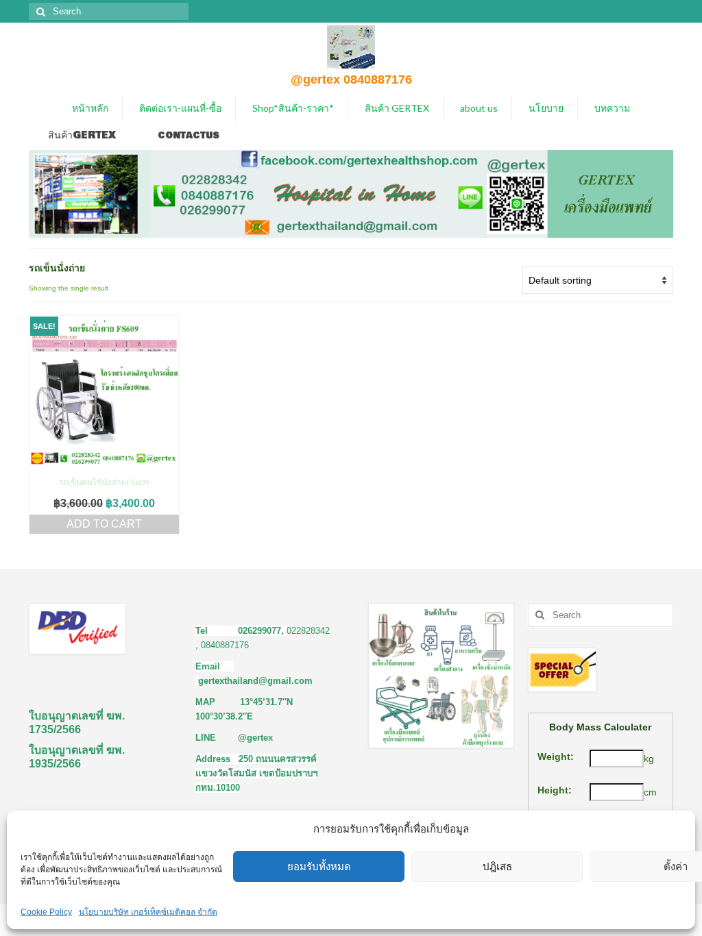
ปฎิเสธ (497, 866)
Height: (554, 790)
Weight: (555, 756)
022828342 (308, 631)
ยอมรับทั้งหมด (319, 866)
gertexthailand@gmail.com (255, 681)
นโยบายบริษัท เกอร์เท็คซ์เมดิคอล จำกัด (148, 912)
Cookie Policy (46, 912)
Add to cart (104, 524)
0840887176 (225, 645)
